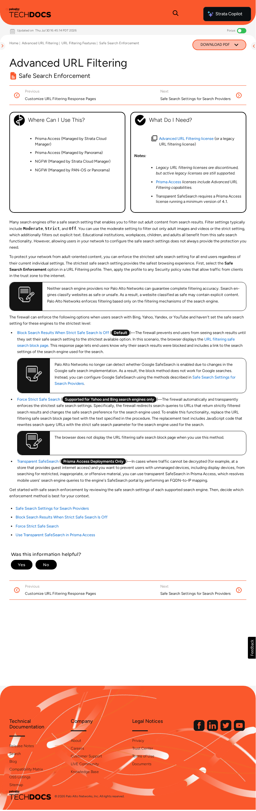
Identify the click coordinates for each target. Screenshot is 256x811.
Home (13, 43)
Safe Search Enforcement (119, 43)
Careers (77, 748)
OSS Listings (20, 777)
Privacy (138, 740)
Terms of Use (143, 756)
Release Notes (21, 746)
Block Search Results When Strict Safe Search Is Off (63, 332)
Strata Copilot (228, 14)
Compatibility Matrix (26, 769)
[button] (252, 648)
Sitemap (16, 785)
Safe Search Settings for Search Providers (52, 508)
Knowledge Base (85, 772)
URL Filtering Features (78, 43)
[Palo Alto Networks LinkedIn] (213, 729)
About (76, 740)
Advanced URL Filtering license (186, 138)
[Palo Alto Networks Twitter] (226, 729)
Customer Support (86, 756)
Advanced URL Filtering (40, 43)
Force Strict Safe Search (38, 399)
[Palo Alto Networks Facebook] (199, 729)
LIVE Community (85, 764)
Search (15, 753)
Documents (142, 764)
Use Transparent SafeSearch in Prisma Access (55, 534)
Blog (13, 761)
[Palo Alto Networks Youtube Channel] (239, 729)
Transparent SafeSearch (38, 461)
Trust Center (142, 748)
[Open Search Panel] (175, 14)
